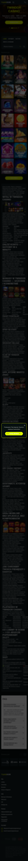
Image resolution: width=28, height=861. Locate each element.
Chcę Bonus (14, 433)
